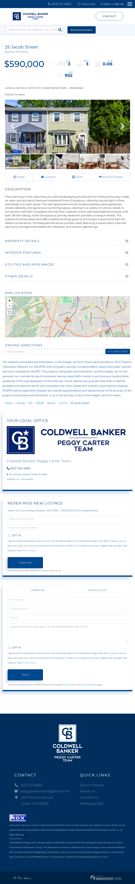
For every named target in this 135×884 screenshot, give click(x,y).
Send (25, 674)
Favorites (87, 4)
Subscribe (25, 562)
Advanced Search (82, 30)
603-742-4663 (20, 468)
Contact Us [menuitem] (89, 797)
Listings (20, 403)
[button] (60, 30)
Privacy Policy (29, 550)
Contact (109, 16)
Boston (51, 403)
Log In (107, 3)
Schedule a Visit (97, 590)
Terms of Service (88, 684)
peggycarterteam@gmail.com (45, 791)
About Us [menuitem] (87, 791)
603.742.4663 (61, 4)
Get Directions (118, 351)
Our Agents (27, 479)
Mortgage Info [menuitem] (91, 803)
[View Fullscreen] (9, 312)
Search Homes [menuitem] (92, 785)
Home (8, 403)
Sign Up (118, 3)
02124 (63, 403)
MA (30, 403)
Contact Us (13, 479)
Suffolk (40, 403)
